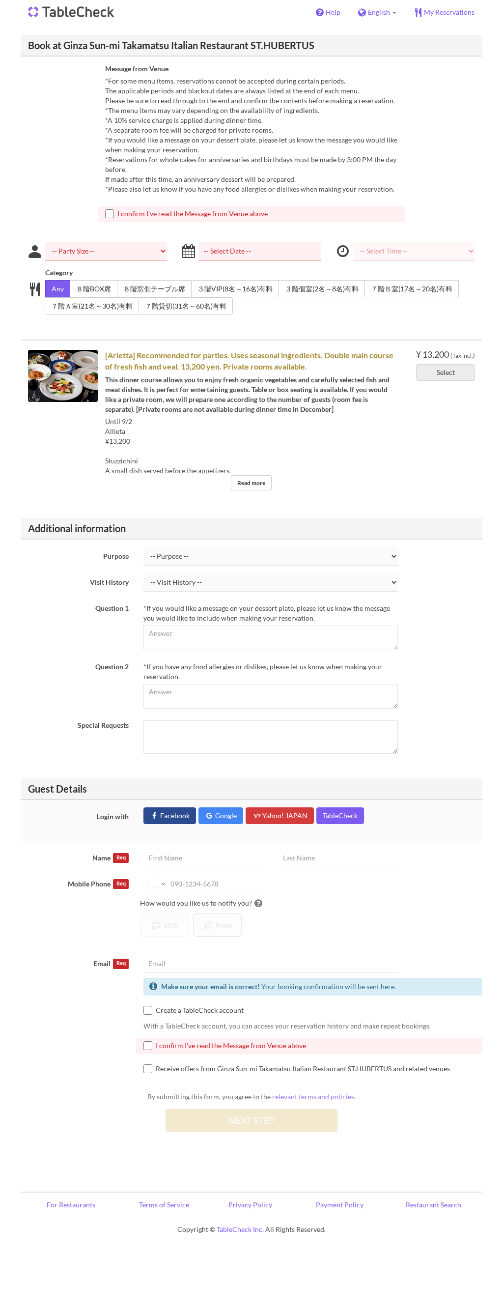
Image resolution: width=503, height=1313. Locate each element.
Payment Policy (339, 1204)
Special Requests (103, 725)
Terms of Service (164, 1204)
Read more (251, 482)
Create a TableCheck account (200, 1010)
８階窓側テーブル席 (154, 289)
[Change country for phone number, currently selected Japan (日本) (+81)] (156, 884)
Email (109, 963)
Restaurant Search (433, 1204)
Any (58, 289)
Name (108, 858)
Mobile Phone (96, 884)
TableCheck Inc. (240, 1229)
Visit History (109, 582)
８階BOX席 (93, 289)
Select (446, 372)
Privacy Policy (250, 1204)
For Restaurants (71, 1204)
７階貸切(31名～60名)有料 (185, 306)
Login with (113, 816)
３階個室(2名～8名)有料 (322, 289)
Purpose (116, 556)
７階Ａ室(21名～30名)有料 (92, 306)
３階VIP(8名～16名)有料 (235, 289)
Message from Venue (136, 68)
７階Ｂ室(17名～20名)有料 (411, 289)
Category (59, 272)
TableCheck (340, 815)
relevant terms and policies (313, 1096)
